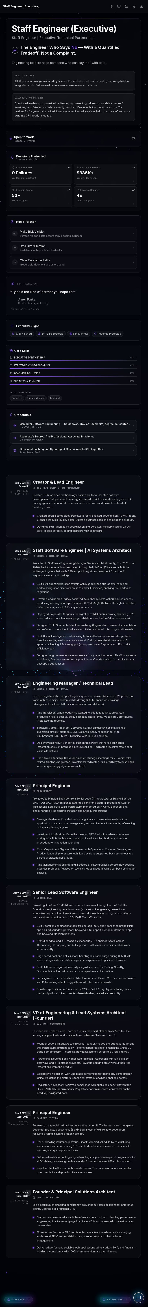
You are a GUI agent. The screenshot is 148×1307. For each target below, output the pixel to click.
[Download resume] (141, 6)
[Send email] (119, 6)
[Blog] (111, 6)
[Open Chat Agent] (139, 1298)
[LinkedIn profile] (126, 6)
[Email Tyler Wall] (133, 139)
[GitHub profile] (134, 6)
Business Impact (36, 398)
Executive (17, 398)
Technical (55, 398)
